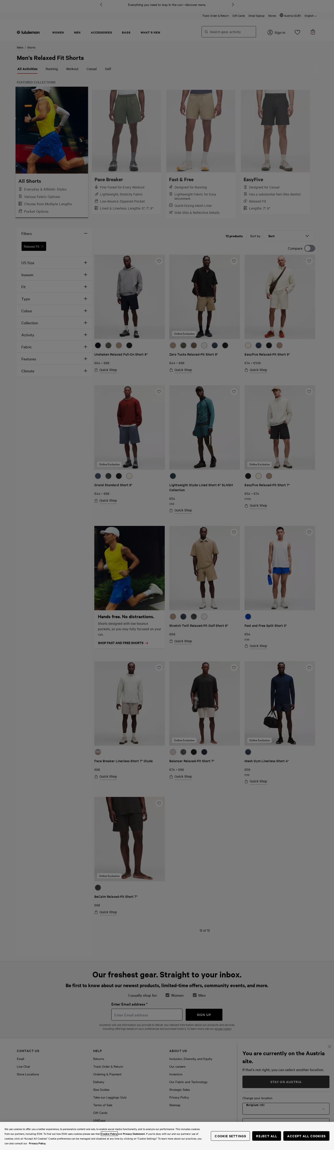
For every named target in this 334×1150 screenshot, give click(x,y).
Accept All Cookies (306, 1135)
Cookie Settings (230, 1135)
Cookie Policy (109, 1133)
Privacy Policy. (37, 1143)
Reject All (266, 1135)
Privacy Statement (134, 1133)
